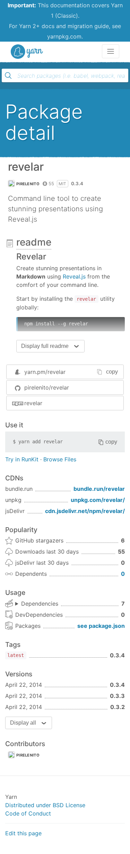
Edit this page (23, 833)
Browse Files (59, 459)
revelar (33, 403)
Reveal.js (74, 276)
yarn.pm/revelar (45, 371)
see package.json (101, 625)
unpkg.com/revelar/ (98, 499)
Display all (23, 723)
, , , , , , (36, 604)
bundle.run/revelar (99, 488)
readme (33, 242)
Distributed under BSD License (45, 805)
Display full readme (45, 346)
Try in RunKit (21, 459)
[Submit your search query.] (8, 75)
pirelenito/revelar (46, 387)
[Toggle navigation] (110, 51)
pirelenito (28, 183)
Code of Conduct (28, 813)
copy (112, 372)
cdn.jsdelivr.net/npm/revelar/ (85, 510)
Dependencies (39, 603)
